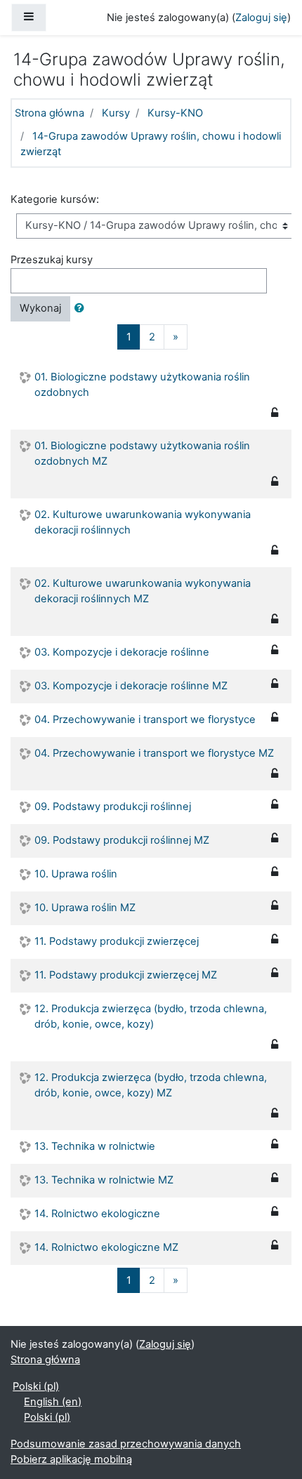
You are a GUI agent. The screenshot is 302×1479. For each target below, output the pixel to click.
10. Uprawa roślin (75, 874)
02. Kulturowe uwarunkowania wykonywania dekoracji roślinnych (142, 522)
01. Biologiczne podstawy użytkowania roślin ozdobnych (142, 385)
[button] (82, 308)
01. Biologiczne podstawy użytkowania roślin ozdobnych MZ (142, 453)
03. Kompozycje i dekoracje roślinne (121, 652)
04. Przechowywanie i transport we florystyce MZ (154, 753)
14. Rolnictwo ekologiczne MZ (106, 1247)
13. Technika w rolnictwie (94, 1146)
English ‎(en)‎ (52, 1401)
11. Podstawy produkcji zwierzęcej (116, 941)
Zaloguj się (261, 17)
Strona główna (49, 113)
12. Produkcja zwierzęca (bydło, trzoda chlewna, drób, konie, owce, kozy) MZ (150, 1085)
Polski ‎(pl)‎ (36, 1386)
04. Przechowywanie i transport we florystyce (145, 719)
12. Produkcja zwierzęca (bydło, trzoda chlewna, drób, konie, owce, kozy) (150, 1016)
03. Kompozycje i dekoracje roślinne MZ (131, 685)
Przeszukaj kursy (52, 259)
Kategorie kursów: (55, 199)
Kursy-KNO (175, 113)
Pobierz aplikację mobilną (71, 1459)
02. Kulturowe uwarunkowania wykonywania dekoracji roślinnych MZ (142, 591)
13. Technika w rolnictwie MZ (103, 1180)
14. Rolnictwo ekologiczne (97, 1213)
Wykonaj (40, 308)
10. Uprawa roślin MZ (85, 907)
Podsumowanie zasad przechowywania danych (126, 1444)
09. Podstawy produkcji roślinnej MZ (121, 840)
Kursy (116, 113)
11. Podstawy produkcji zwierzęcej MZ (125, 975)
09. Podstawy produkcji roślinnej (112, 806)
